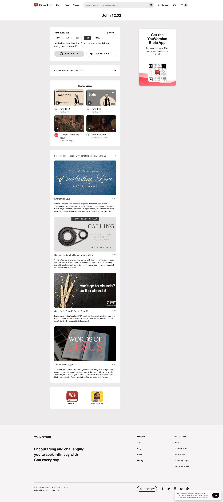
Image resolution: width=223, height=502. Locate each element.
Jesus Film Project (66, 141)
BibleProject (64, 112)
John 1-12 (98, 108)
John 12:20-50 (101, 134)
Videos (76, 5)
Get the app (163, 5)
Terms (65, 487)
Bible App (72, 403)
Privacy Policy (56, 487)
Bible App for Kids (97, 403)
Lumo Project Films (99, 138)
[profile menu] (184, 5)
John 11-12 (67, 108)
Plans (67, 5)
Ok (216, 495)
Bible (58, 5)
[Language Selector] (174, 5)
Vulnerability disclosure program (47, 490)
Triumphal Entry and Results (69, 136)
